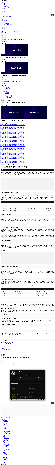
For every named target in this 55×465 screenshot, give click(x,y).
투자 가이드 (4, 437)
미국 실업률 (5, 429)
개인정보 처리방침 (4, 463)
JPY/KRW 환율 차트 (7, 433)
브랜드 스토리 (6, 448)
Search (2, 31)
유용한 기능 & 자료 (5, 91)
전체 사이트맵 (6, 440)
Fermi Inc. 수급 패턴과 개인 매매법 (6, 343)
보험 (4, 460)
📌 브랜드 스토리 (13, 394)
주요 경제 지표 (4, 425)
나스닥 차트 (5, 420)
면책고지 (5, 442)
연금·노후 (5, 456)
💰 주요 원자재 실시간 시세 (8, 97)
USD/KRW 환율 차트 (7, 431)
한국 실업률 (5, 430)
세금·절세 (5, 453)
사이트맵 (3, 12)
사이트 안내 (4, 447)
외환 (3, 1)
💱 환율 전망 (23, 394)
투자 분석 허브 (4, 10)
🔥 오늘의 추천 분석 (7, 87)
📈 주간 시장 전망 (7, 88)
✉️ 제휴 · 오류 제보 (28, 394)
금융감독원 (5, 443)
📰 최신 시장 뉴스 (7, 90)
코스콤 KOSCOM (6, 445)
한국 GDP (5, 426)
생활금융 (3, 3)
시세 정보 (4, 94)
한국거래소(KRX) (6, 444)
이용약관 (5, 451)
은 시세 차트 (5, 436)
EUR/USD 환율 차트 (7, 432)
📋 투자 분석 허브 (18, 394)
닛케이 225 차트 (6, 423)
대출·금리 (5, 454)
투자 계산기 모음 (4, 4)
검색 (1, 13)
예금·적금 (5, 457)
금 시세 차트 (5, 435)
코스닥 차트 (5, 422)
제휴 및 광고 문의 (6, 450)
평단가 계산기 (6, 9)
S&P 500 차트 (6, 421)
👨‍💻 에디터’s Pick (7, 89)
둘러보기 (4, 86)
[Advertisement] (27, 184)
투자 (3, 2)
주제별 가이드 (4, 452)
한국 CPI (5, 428)
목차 (2, 169)
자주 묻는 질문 (4, 11)
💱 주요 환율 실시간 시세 (8, 96)
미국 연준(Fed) (6, 446)
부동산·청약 (5, 458)
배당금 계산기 (6, 6)
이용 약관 (3, 462)
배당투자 (5, 455)
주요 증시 (3, 419)
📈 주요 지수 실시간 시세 (8, 95)
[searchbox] (8, 31)
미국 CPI (5, 427)
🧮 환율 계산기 (7, 93)
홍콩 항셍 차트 (6, 424)
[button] (27, 0)
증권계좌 (5, 459)
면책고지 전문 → (26, 397)
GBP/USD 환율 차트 (7, 434)
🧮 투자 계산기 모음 (7, 92)
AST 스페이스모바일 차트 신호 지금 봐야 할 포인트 (8, 342)
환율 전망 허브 (6, 439)
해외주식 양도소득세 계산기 (8, 8)
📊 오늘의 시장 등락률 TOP (9, 98)
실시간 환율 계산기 (6, 5)
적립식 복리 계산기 (6, 7)
